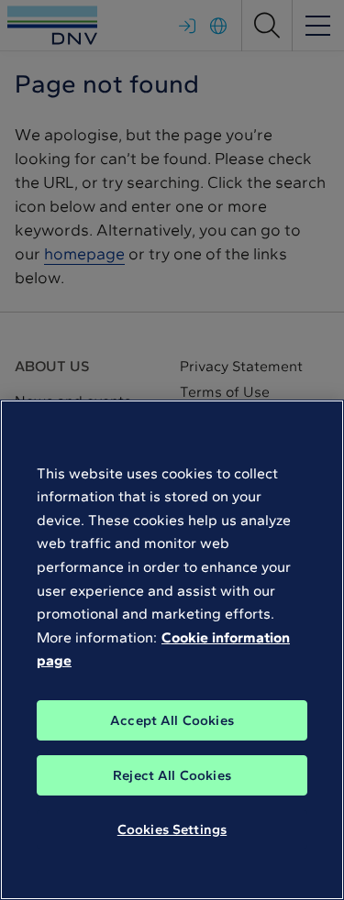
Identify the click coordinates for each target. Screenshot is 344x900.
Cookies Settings (172, 829)
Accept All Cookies (172, 720)
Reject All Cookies (172, 775)
